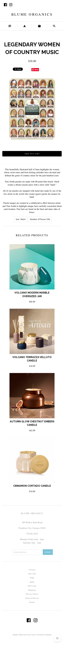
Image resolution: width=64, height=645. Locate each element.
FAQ (32, 577)
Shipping (32, 589)
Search (32, 602)
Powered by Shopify (43, 634)
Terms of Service (32, 598)
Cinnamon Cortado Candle (32, 485)
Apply (32, 581)
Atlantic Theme (18, 634)
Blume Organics (32, 14)
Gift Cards (32, 585)
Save (36, 69)
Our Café (32, 573)
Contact (32, 569)
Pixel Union (30, 634)
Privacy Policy (32, 594)
